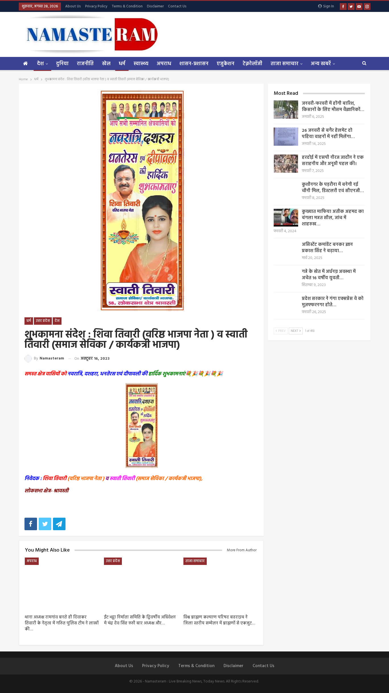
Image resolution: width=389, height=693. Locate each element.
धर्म (122, 64)
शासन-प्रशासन (193, 64)
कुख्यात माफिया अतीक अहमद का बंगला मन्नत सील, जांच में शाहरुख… (333, 218)
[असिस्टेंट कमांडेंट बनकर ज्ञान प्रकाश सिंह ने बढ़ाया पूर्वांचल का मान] (286, 251)
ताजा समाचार (284, 64)
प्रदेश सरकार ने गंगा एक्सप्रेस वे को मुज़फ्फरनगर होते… (332, 302)
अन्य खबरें (321, 64)
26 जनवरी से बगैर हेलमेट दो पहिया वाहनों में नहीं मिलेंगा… (328, 134)
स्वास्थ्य (141, 64)
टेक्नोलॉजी (252, 64)
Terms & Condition (127, 6)
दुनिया (62, 64)
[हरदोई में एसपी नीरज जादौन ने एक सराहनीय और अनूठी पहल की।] (286, 164)
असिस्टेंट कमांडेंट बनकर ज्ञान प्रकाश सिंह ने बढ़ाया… (327, 248)
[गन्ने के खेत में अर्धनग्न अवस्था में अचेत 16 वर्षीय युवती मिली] (286, 278)
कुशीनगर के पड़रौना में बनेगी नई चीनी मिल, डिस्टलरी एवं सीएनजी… (333, 188)
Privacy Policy (96, 6)
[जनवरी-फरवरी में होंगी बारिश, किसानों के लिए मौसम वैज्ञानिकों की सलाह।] (286, 109)
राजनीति (85, 64)
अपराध (164, 64)
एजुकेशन (225, 64)
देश (40, 64)
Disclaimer (155, 6)
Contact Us (177, 6)
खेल (106, 64)
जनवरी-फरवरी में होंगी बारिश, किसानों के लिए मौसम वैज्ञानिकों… (333, 107)
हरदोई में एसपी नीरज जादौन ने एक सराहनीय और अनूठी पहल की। (333, 161)
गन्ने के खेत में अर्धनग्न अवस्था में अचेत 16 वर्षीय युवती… (329, 275)
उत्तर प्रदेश (43, 321)
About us (73, 6)
